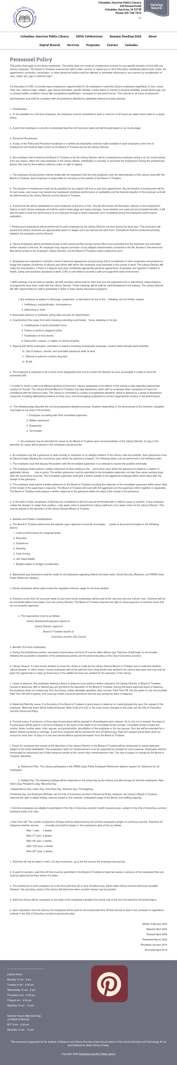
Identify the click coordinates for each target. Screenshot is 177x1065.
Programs (93, 45)
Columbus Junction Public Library (44, 36)
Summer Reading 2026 (125, 36)
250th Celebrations (89, 36)
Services (73, 45)
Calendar (131, 45)
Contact (112, 45)
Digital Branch (49, 45)
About (152, 36)
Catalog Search (156, 6)
